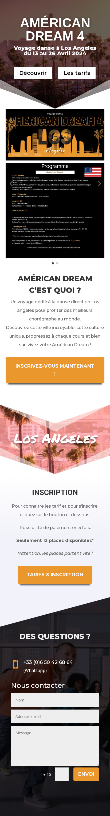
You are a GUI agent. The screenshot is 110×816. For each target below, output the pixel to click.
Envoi (86, 774)
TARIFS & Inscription (55, 575)
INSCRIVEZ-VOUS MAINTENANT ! (55, 370)
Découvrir (33, 73)
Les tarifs (77, 73)
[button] (11, 183)
